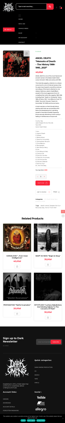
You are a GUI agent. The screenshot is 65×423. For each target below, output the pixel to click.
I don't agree (31, 420)
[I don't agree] (63, 418)
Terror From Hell (50, 207)
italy (43, 207)
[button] (44, 176)
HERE (45, 170)
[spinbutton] (41, 176)
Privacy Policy (41, 420)
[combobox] (31, 6)
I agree (23, 420)
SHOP (43, 201)
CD (45, 199)
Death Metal (50, 199)
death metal (45, 205)
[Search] (50, 6)
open (26, 54)
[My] (56, 7)
